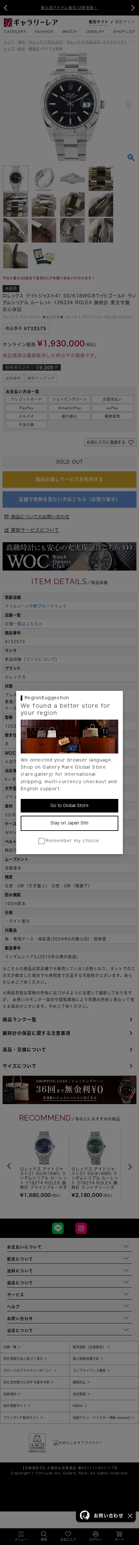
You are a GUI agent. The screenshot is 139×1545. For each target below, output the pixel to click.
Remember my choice (72, 841)
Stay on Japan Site (69, 823)
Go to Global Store (69, 805)
